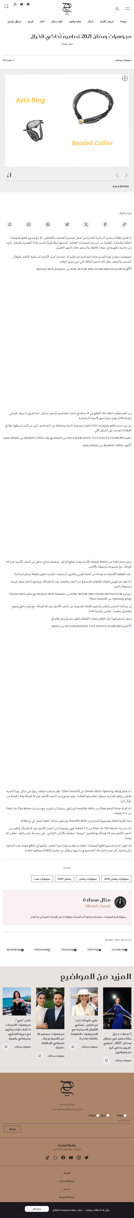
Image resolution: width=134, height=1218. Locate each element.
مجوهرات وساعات (123, 60)
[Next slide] (117, 175)
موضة (123, 21)
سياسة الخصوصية (67, 1197)
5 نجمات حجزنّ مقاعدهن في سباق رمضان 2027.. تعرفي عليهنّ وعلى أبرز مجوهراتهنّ (117, 1043)
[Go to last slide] (126, 175)
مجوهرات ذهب (42, 878)
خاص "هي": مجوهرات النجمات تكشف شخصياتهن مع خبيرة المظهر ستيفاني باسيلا (18, 1029)
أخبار (42, 21)
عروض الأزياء (107, 21)
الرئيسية (67, 1172)
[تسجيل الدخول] (117, 9)
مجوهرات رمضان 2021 (116, 878)
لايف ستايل (56, 21)
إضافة (12, 1129)
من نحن (67, 1188)
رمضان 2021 (64, 878)
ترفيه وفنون (75, 21)
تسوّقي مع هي (14, 21)
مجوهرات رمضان (88, 878)
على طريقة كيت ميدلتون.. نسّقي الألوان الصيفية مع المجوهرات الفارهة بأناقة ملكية (84, 1029)
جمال (90, 21)
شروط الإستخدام (67, 1180)
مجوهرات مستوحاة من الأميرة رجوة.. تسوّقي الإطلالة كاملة (50, 1040)
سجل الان (36, 1209)
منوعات (92, 1115)
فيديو (30, 21)
